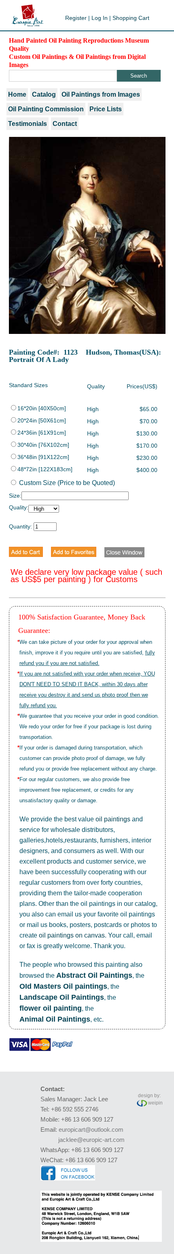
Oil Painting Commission (46, 109)
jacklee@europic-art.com (91, 1139)
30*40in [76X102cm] (43, 445)
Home (17, 94)
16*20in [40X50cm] (41, 408)
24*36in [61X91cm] (41, 432)
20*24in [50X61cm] (41, 420)
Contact (65, 123)
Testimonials (27, 123)
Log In (99, 18)
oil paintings (112, 819)
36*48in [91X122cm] (43, 457)
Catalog (44, 94)
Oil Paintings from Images (101, 94)
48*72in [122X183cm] (44, 469)
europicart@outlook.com (91, 1129)
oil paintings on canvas (72, 935)
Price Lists (105, 109)
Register (76, 18)
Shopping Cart (130, 18)
